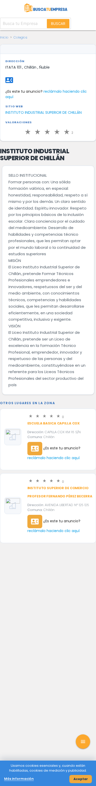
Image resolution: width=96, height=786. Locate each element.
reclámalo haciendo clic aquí (53, 457)
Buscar (58, 23)
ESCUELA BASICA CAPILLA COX (53, 423)
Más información (19, 778)
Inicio (4, 37)
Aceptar (80, 779)
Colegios (20, 37)
